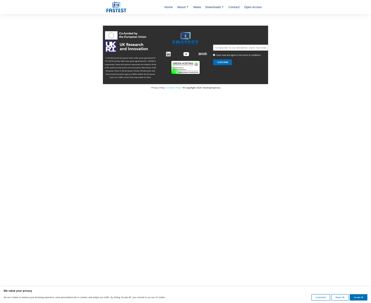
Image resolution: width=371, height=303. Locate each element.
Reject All (339, 297)
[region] (185, 294)
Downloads (213, 7)
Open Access (253, 7)
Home (168, 7)
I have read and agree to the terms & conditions (238, 55)
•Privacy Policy (158, 87)
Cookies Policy (174, 87)
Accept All (358, 297)
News (197, 7)
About (181, 7)
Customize (321, 297)
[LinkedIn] (168, 54)
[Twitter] (185, 54)
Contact (234, 7)
